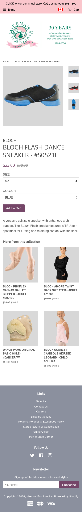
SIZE (6, 174)
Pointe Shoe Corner (41, 436)
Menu (11, 9)
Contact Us (41, 406)
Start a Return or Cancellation (41, 426)
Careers (41, 411)
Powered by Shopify (66, 496)
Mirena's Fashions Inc (40, 496)
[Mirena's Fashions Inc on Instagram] (50, 456)
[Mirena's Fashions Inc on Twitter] (32, 456)
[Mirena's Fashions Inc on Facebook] (41, 456)
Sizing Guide (41, 431)
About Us (41, 401)
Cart (76, 9)
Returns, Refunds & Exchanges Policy (41, 421)
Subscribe (69, 485)
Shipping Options (41, 416)
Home (6, 61)
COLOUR (9, 190)
